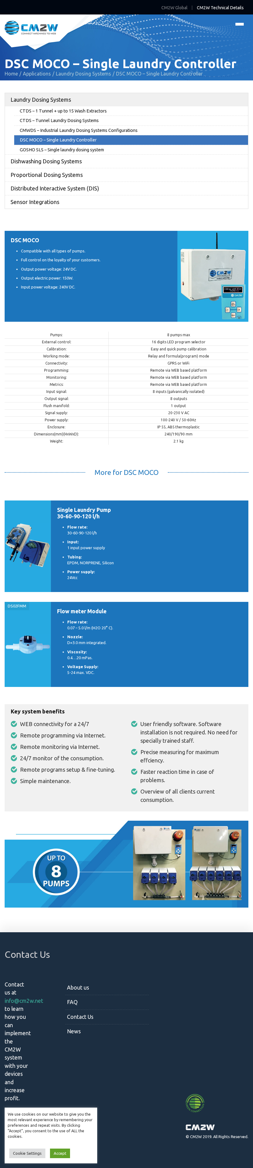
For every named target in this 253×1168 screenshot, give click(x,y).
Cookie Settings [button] (27, 1153)
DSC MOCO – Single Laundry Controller (58, 139)
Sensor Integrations (34, 202)
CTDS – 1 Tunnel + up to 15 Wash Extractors (63, 110)
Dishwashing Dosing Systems (46, 161)
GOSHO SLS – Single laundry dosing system (62, 149)
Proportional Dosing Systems (46, 175)
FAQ (72, 1002)
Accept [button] (60, 1153)
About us (78, 987)
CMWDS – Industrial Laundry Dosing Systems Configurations (79, 130)
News (74, 1031)
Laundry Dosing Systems (40, 99)
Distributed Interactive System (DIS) (54, 188)
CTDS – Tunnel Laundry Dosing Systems (59, 120)
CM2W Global (174, 8)
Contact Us (80, 1017)
